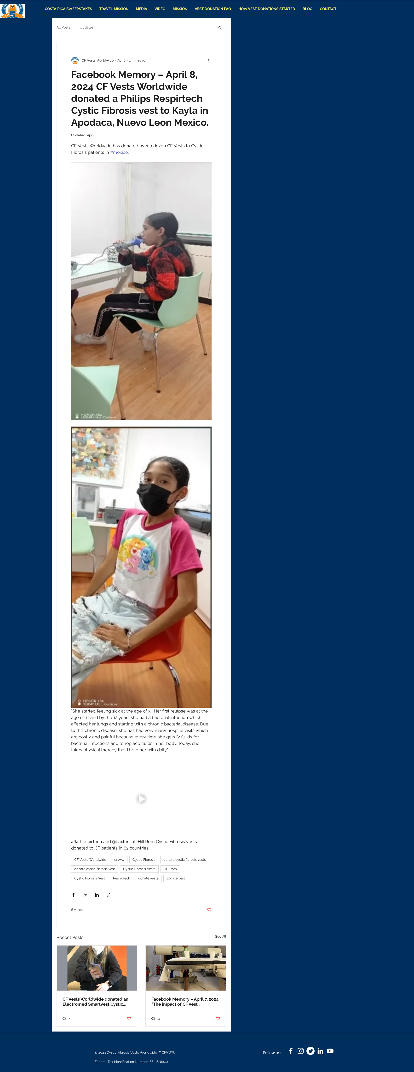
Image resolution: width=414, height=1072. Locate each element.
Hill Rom (170, 869)
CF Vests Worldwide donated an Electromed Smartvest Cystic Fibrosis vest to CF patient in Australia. (95, 1002)
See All (220, 936)
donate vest (176, 878)
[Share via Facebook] (73, 895)
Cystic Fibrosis (143, 859)
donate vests (148, 878)
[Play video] (141, 798)
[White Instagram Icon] (301, 1051)
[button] (220, 27)
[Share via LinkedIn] (97, 895)
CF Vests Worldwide (90, 859)
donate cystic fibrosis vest (94, 869)
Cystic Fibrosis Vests (139, 869)
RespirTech (121, 878)
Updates (86, 27)
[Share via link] (108, 895)
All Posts (63, 27)
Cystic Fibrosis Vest (89, 878)
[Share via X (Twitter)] (85, 895)
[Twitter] (310, 1051)
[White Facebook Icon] (291, 1051)
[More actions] (209, 60)
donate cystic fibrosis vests (184, 859)
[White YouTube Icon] (330, 1051)
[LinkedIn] (320, 1051)
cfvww (119, 859)
